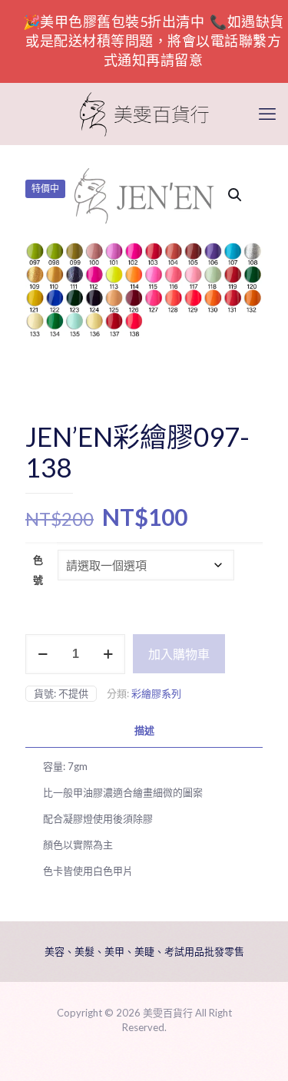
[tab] (144, 730)
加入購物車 (179, 653)
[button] (235, 195)
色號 (38, 570)
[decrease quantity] (42, 654)
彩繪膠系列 (156, 693)
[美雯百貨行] (144, 114)
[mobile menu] (267, 114)
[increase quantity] (107, 654)
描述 (144, 730)
